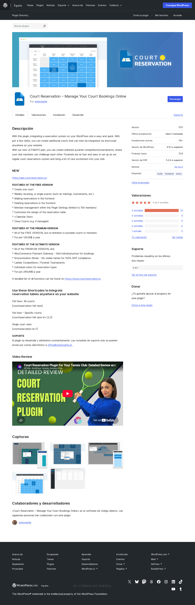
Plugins (50, 564)
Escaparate (52, 554)
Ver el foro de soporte (144, 274)
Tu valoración (139, 237)
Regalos (121, 568)
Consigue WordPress (177, 5)
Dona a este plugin (142, 305)
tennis (179, 174)
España (44, 585)
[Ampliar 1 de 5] (43, 446)
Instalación (59, 114)
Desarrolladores (90, 564)
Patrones (51, 568)
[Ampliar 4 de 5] (81, 470)
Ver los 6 (178, 167)
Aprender (86, 554)
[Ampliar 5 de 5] (119, 446)
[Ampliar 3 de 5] (81, 446)
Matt (154, 559)
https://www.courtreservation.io (83, 278)
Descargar (175, 99)
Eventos (120, 559)
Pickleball (169, 174)
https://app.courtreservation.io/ (29, 177)
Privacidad (17, 568)
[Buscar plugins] (44, 26)
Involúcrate (122, 554)
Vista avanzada (140, 182)
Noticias (16, 559)
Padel (160, 174)
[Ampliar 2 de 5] (43, 475)
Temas (50, 559)
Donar (120, 564)
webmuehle (41, 101)
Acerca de (17, 554)
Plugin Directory (20, 15)
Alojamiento (18, 564)
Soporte (178, 114)
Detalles (19, 114)
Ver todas (177, 237)
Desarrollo (78, 114)
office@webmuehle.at (60, 344)
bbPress (156, 564)
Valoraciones (39, 114)
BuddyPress (158, 568)
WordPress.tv (90, 568)
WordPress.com (160, 554)
